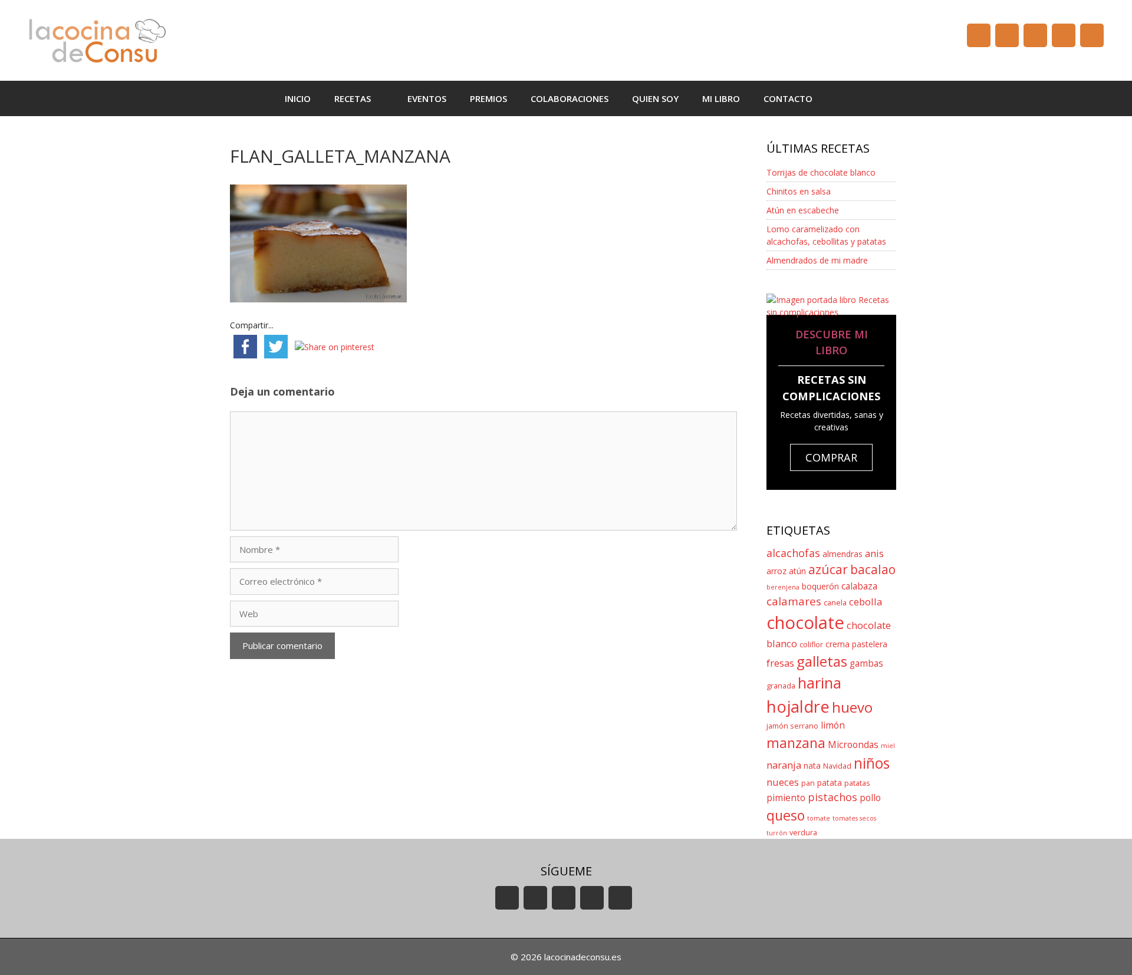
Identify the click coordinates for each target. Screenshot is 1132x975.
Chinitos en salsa (798, 191)
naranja (783, 765)
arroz (776, 571)
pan (808, 783)
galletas (822, 661)
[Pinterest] (1092, 35)
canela (835, 603)
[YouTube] (978, 35)
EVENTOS (426, 98)
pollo (870, 798)
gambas (866, 663)
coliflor (811, 645)
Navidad (837, 766)
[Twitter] (1035, 35)
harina (819, 683)
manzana (795, 742)
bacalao (873, 569)
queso (785, 815)
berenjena (782, 587)
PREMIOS (488, 98)
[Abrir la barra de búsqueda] (841, 98)
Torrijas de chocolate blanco (821, 172)
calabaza (859, 586)
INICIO (298, 98)
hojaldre (798, 706)
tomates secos (854, 818)
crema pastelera (856, 644)
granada (780, 686)
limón (833, 725)
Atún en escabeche (802, 210)
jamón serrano (792, 726)
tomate (818, 818)
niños (872, 763)
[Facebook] (1007, 35)
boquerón (820, 586)
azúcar (828, 569)
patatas (857, 783)
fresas (780, 663)
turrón (776, 833)
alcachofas (793, 553)
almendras (842, 553)
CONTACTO (788, 98)
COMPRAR (831, 457)
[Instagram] (1063, 35)
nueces (782, 782)
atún (797, 571)
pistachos (832, 797)
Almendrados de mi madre (817, 260)
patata (829, 782)
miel (888, 746)
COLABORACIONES (569, 98)
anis (874, 553)
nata (812, 765)
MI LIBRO (721, 98)
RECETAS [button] (352, 98)
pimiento (785, 798)
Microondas (853, 745)
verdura (803, 833)
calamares (793, 601)
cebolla (865, 601)
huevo (852, 707)
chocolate (805, 622)
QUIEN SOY (655, 98)
